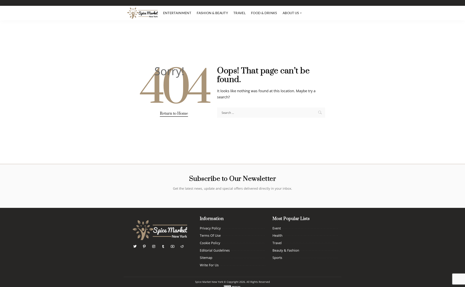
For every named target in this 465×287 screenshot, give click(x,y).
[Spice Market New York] (142, 13)
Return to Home (174, 113)
